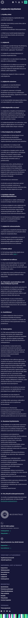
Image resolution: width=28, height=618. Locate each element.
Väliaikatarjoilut (5, 570)
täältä (14, 254)
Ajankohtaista (4, 587)
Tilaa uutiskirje (5, 593)
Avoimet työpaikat (6, 600)
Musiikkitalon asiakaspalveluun (9, 501)
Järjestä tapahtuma (6, 560)
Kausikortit (4, 574)
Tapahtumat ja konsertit (7, 558)
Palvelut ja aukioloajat (7, 589)
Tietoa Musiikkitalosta (7, 591)
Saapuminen (4, 545)
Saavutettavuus (5, 548)
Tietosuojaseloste (5, 608)
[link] (22, 2)
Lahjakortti (4, 577)
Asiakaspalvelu (5, 531)
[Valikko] (25, 2)
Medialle (3, 596)
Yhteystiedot (4, 533)
